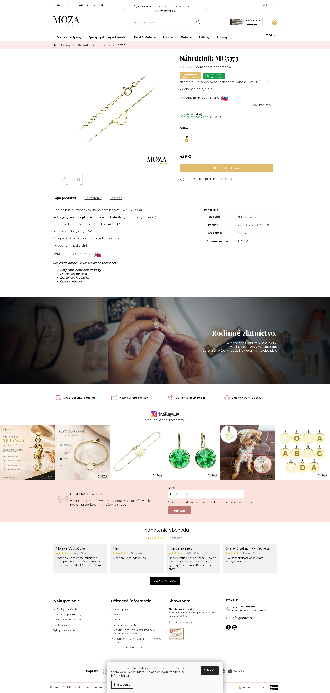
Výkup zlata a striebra (66, 630)
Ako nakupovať (120, 609)
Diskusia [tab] (116, 198)
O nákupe (82, 5)
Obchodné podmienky (67, 614)
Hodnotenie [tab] (93, 198)
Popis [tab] (57, 198)
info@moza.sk (243, 617)
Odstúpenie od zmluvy (67, 619)
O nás (56, 5)
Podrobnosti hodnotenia (212, 67)
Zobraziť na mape (182, 622)
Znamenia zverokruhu (124, 625)
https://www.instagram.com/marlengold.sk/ (234, 627)
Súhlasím (210, 670)
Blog (68, 5)
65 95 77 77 (243, 607)
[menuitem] (69, 37)
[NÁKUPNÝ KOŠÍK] (270, 22)
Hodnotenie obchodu (165, 530)
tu (127, 675)
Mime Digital (261, 687)
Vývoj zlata (117, 619)
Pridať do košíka (226, 168)
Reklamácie (60, 625)
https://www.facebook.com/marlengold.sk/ (228, 627)
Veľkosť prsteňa (120, 614)
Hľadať (198, 22)
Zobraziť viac (165, 580)
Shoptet (247, 687)
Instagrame (176, 420)
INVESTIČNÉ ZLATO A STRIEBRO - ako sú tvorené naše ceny (135, 632)
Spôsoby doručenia (65, 609)
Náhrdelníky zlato (248, 216)
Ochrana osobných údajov (126, 647)
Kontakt (98, 5)
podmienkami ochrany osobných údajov (227, 501)
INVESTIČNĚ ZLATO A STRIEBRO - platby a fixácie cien (136, 640)
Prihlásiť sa (179, 510)
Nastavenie (122, 684)
